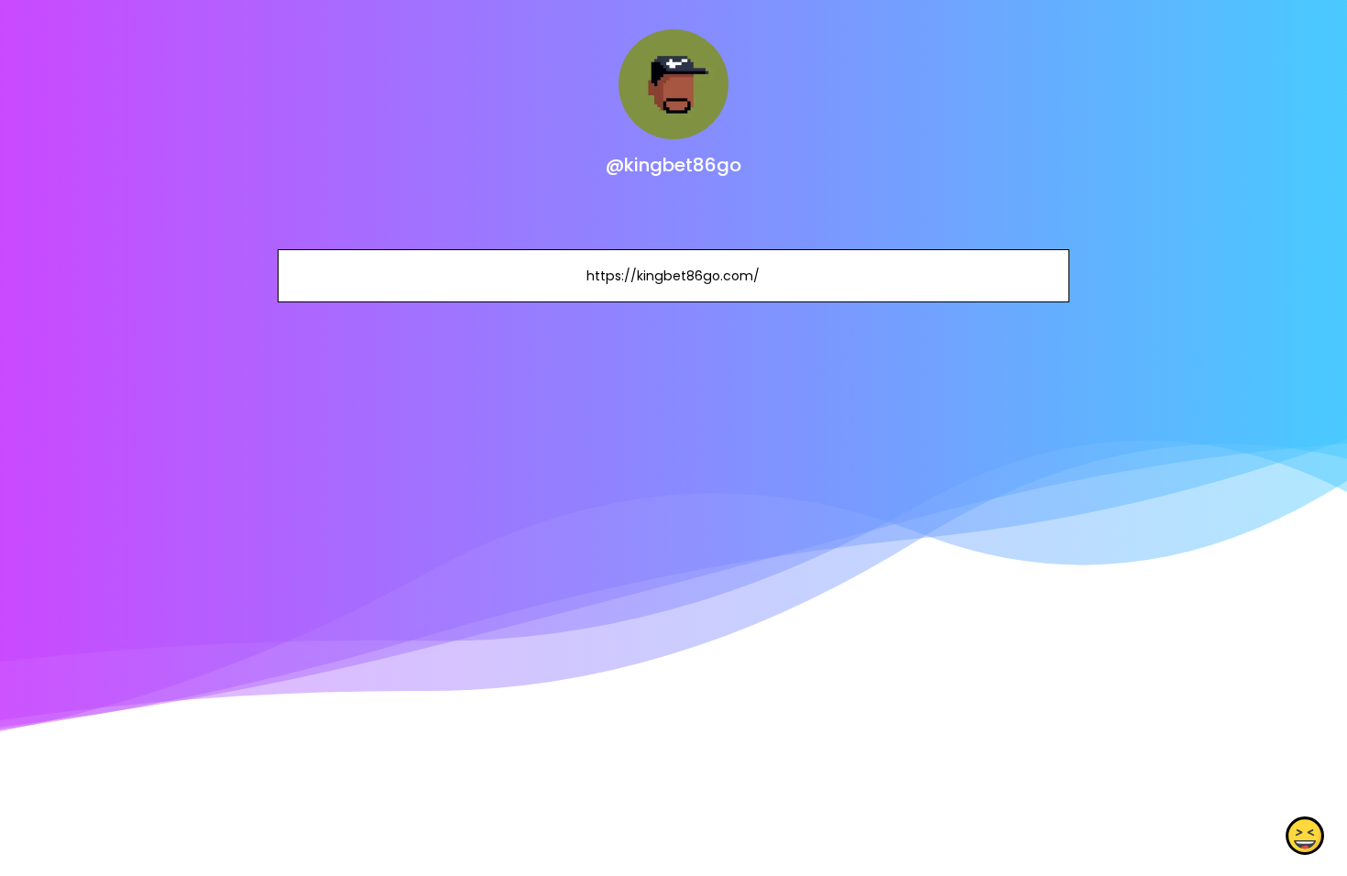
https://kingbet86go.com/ (673, 276)
